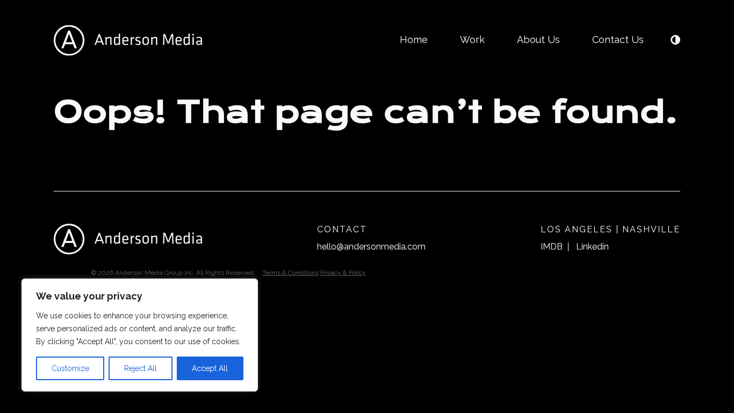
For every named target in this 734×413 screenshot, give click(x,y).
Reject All (140, 368)
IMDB (552, 246)
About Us (538, 39)
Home (414, 39)
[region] (139, 335)
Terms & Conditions (290, 272)
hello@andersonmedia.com (371, 246)
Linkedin (592, 246)
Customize (70, 368)
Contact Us (618, 39)
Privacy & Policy (343, 272)
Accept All (210, 368)
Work (472, 39)
